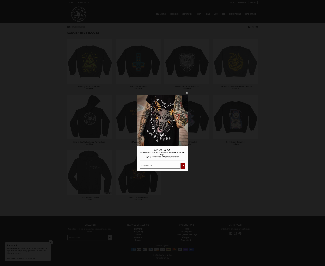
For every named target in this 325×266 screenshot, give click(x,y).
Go (183, 166)
